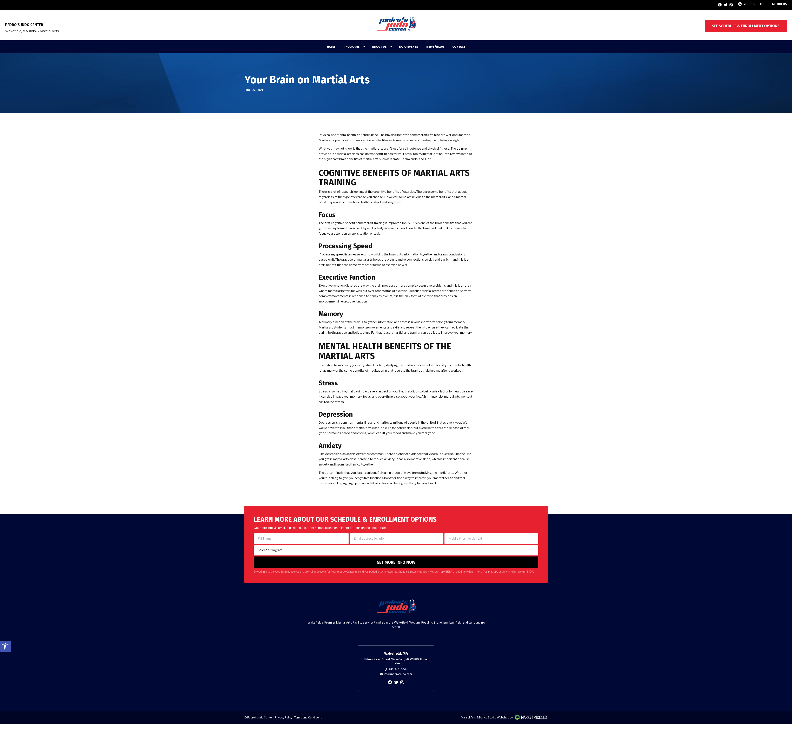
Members (779, 4)
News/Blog (435, 46)
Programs (352, 46)
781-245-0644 (753, 4)
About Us (379, 46)
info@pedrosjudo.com (398, 674)
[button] (5, 646)
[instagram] (731, 5)
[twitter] (725, 5)
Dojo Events (408, 46)
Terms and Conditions (308, 717)
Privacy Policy (283, 717)
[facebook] (720, 5)
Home (331, 46)
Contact (458, 46)
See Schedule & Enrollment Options (746, 26)
